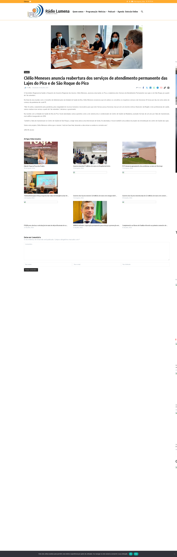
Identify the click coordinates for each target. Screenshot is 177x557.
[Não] (174, 554)
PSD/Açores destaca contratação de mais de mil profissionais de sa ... (46, 225)
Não (136, 554)
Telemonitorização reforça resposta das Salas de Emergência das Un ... (46, 196)
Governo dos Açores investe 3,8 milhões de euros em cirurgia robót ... (95, 196)
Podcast (111, 11)
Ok (131, 554)
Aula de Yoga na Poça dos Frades (34, 166)
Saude (27, 72)
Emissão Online (131, 11)
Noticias (102, 11)
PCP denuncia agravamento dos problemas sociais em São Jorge (142, 166)
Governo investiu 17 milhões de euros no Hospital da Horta (91, 166)
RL (30, 87)
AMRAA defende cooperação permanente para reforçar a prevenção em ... (96, 225)
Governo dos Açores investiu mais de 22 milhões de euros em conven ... (144, 196)
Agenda (121, 11)
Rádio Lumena (57, 11)
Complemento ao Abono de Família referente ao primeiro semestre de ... (145, 225)
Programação (91, 11)
